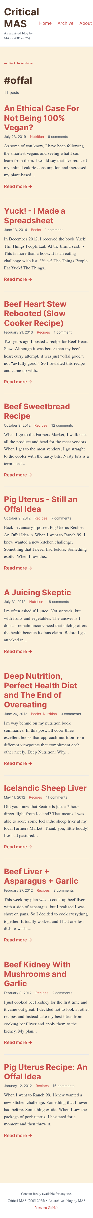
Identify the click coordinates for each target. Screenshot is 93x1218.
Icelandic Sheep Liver (45, 788)
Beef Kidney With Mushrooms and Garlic (37, 974)
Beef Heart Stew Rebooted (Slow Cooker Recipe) (35, 313)
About (85, 23)
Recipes (43, 332)
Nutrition (37, 136)
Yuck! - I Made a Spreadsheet (34, 215)
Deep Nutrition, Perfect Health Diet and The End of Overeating (40, 690)
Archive (65, 23)
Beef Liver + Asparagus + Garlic (41, 876)
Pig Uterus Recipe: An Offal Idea (46, 1071)
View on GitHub (46, 1207)
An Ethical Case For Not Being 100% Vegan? (41, 118)
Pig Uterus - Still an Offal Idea (41, 504)
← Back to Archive (18, 63)
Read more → (18, 186)
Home (45, 23)
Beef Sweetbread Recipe (37, 411)
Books (36, 230)
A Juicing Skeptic (37, 592)
